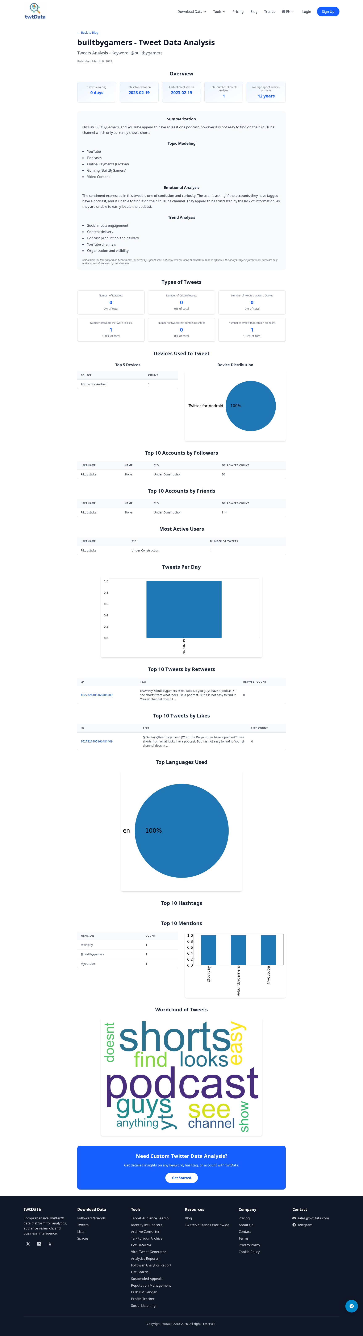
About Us (246, 1225)
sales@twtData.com (313, 1218)
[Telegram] (351, 1306)
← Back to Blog (87, 32)
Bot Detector (141, 1245)
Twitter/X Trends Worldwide (207, 1225)
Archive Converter (145, 1231)
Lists (80, 1231)
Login (306, 11)
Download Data (190, 11)
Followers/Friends (91, 1218)
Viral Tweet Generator (148, 1251)
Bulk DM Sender (144, 1292)
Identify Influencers (146, 1225)
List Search (139, 1272)
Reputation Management (151, 1285)
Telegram (304, 1225)
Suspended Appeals (146, 1278)
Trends (269, 11)
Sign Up (328, 11)
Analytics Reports (145, 1258)
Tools (217, 11)
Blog (254, 11)
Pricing (238, 11)
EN (288, 11)
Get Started (181, 1177)
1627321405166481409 (97, 695)
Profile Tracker (142, 1299)
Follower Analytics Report (151, 1265)
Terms (244, 1238)
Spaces (82, 1238)
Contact (245, 1231)
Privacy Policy (249, 1245)
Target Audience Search (150, 1218)
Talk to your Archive (146, 1238)
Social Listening (143, 1305)
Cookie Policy (249, 1251)
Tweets (83, 1225)
